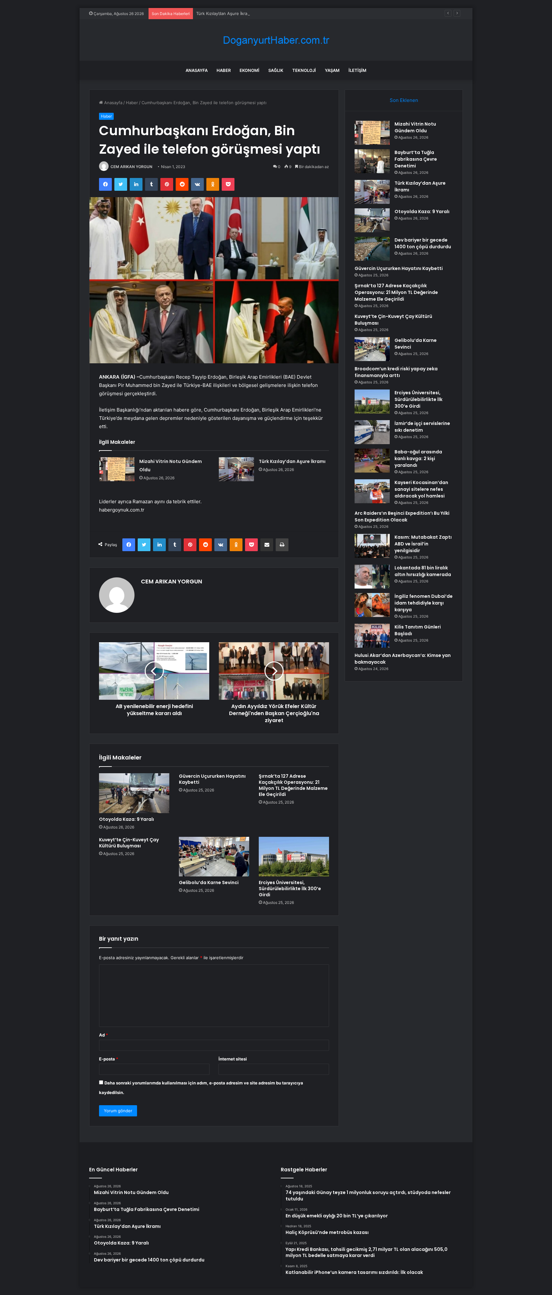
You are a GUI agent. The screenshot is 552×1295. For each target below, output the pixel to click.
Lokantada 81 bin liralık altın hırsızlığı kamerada (423, 571)
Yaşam (332, 70)
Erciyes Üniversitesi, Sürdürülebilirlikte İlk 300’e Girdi (290, 888)
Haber (224, 70)
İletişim (357, 70)
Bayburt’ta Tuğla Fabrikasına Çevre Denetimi (416, 159)
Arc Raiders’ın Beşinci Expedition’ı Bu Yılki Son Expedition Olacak (402, 516)
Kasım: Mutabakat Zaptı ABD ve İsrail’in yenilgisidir (423, 544)
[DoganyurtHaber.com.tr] (276, 40)
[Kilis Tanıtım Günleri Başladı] (372, 636)
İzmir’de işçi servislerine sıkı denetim (422, 426)
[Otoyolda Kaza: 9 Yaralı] (134, 793)
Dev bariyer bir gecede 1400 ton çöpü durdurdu (423, 243)
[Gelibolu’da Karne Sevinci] (214, 856)
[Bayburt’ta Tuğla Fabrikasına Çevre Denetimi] (372, 161)
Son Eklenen (404, 100)
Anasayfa (197, 70)
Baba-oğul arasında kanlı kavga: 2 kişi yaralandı (418, 458)
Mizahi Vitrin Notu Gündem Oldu (415, 127)
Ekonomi (249, 70)
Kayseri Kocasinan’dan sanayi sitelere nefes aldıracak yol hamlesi (421, 489)
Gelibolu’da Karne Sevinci (209, 882)
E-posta (108, 1058)
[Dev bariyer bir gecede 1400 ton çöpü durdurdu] (372, 249)
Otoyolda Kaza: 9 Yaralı (126, 819)
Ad (103, 1034)
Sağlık (275, 70)
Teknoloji (304, 70)
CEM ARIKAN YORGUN (131, 166)
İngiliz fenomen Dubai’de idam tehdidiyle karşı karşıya (424, 603)
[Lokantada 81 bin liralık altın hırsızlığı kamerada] (372, 577)
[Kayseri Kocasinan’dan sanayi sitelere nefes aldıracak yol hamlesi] (372, 491)
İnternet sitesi (232, 1058)
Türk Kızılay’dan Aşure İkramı (224, 13)
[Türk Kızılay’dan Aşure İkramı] (236, 469)
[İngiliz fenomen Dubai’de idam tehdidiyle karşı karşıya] (372, 605)
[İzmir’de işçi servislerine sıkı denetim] (372, 432)
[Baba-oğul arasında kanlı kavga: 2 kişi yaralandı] (372, 461)
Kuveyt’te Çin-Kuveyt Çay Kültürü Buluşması (129, 842)
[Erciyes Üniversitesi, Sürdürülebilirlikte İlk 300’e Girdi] (294, 856)
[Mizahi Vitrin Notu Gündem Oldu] (116, 469)
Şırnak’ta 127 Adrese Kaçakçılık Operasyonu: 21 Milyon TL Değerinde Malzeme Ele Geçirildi (293, 785)
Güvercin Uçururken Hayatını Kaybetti (212, 779)
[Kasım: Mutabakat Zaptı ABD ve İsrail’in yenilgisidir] (372, 546)
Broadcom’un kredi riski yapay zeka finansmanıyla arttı (396, 372)
